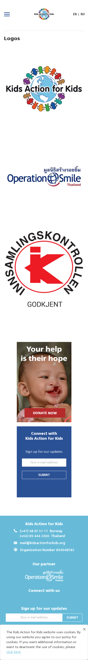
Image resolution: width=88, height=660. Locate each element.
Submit (44, 475)
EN (75, 14)
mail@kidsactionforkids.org (42, 543)
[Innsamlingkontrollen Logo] (44, 272)
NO (83, 14)
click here (13, 652)
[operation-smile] (44, 181)
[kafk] (44, 90)
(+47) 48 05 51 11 (34, 531)
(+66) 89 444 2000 (34, 536)
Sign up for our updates (44, 452)
